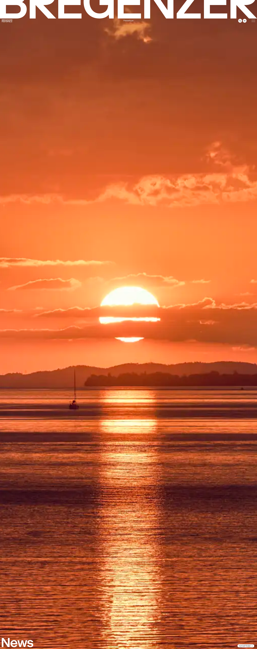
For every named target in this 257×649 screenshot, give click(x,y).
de (244, 20)
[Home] (40, 21)
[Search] (240, 21)
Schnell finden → (246, 646)
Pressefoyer (128, 20)
